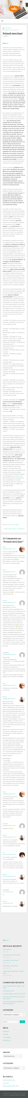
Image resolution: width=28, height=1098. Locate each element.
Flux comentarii (7, 1037)
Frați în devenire (7, 949)
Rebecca (6, 36)
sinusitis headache (7, 986)
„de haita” (19, 252)
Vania (4, 547)
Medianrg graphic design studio (11, 1086)
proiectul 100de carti (16, 476)
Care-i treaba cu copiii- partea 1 (10, 966)
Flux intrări (5, 1034)
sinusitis (5, 991)
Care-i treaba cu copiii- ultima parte (11, 955)
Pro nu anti (11, 991)
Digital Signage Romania (9, 1080)
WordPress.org (6, 1040)
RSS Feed (22, 1095)
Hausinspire (6, 1083)
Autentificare (6, 1031)
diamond (5, 600)
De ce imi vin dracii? (14, 524)
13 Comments (7, 28)
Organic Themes (15, 1095)
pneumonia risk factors (9, 996)
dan (4, 852)
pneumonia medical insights (10, 1001)
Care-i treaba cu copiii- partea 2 (10, 960)
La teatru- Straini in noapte (10, 528)
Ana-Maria (5, 823)
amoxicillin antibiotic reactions (10, 994)
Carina (4, 570)
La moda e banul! (20, 528)
